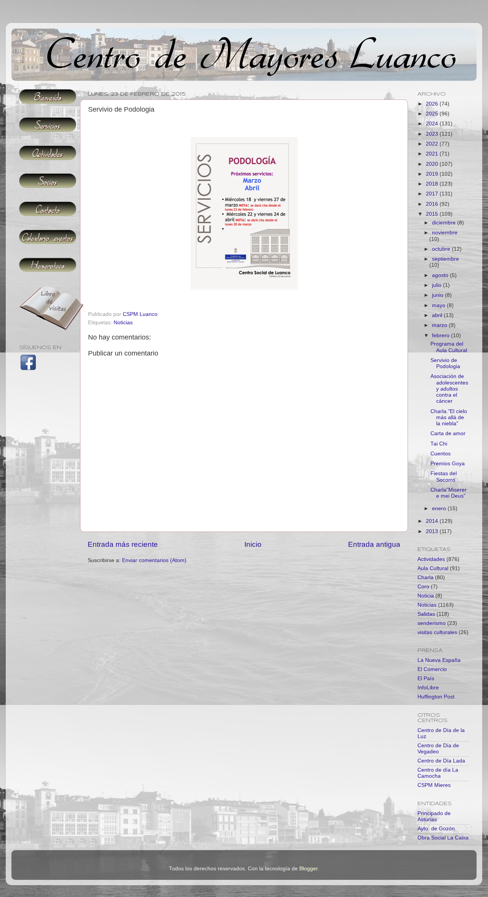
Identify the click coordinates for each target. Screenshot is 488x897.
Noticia (425, 596)
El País (425, 678)
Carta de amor (448, 433)
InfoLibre (428, 687)
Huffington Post (435, 697)
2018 (433, 184)
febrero (441, 335)
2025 (433, 114)
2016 (433, 204)
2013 (433, 531)
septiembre (445, 259)
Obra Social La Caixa (443, 838)
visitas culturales (437, 632)
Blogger (308, 868)
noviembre (445, 232)
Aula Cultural (432, 568)
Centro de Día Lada (441, 761)
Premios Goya (447, 463)
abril (438, 315)
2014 (433, 521)
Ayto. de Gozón (436, 828)
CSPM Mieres (434, 785)
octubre (442, 249)
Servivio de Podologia (445, 363)
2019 (433, 174)
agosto (441, 275)
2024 (433, 124)
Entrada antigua (374, 544)
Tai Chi (438, 444)
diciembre (444, 223)
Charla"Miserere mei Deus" (448, 493)
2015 (433, 214)
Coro (423, 586)
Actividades (431, 559)
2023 (433, 134)
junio (438, 295)
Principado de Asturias (434, 816)
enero (440, 508)
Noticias (123, 322)
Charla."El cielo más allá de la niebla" (448, 417)
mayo (439, 305)
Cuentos (440, 454)
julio (437, 285)
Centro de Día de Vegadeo (438, 748)
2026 (433, 104)
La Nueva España (439, 660)
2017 (433, 194)
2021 (433, 154)
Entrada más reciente (123, 544)
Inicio (253, 544)
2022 (433, 144)
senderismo (431, 623)
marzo (440, 325)
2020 (433, 164)
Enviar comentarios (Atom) (154, 560)
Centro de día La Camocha (437, 773)
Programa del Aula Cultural (448, 347)
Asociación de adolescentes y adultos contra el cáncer (449, 388)
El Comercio (432, 669)
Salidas (426, 614)
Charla (425, 577)
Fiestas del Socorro (443, 476)
